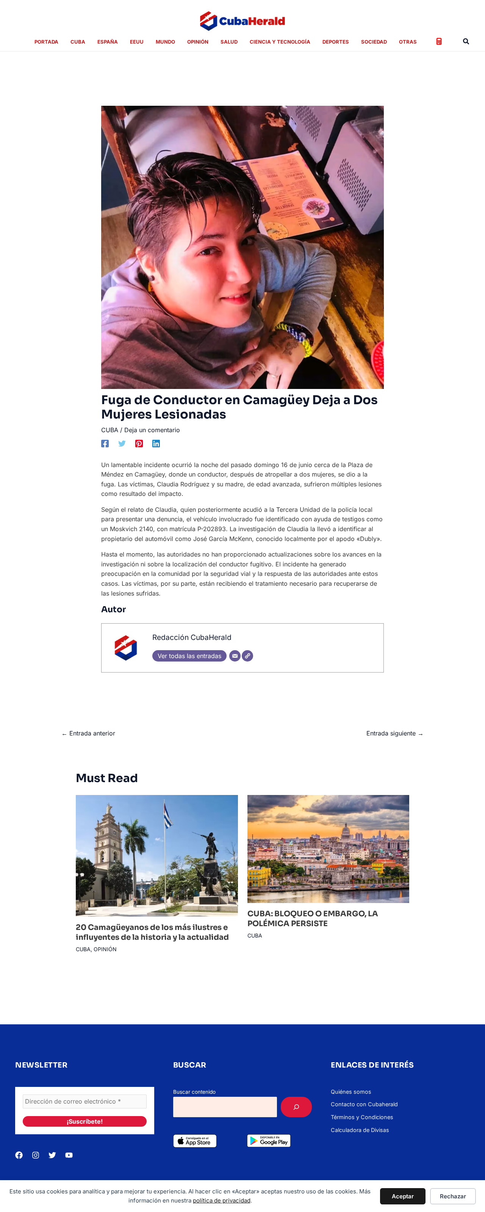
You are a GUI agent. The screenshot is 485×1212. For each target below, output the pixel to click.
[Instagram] (35, 1155)
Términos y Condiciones (362, 1117)
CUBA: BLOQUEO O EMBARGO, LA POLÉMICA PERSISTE (312, 918)
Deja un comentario (152, 430)
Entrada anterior (88, 733)
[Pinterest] (139, 443)
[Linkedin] (156, 443)
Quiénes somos (351, 1091)
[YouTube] (69, 1155)
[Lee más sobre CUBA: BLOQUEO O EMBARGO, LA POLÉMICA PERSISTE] (328, 848)
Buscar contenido (194, 1092)
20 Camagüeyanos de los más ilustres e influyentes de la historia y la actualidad (152, 932)
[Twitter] (122, 443)
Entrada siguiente (395, 733)
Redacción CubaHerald (192, 637)
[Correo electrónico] (235, 656)
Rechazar (453, 1196)
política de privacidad (221, 1200)
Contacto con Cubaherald (364, 1104)
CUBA (109, 430)
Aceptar (403, 1196)
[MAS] (296, 1107)
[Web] (247, 656)
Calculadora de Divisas (360, 1130)
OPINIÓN (105, 949)
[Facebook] (105, 443)
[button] (466, 41)
